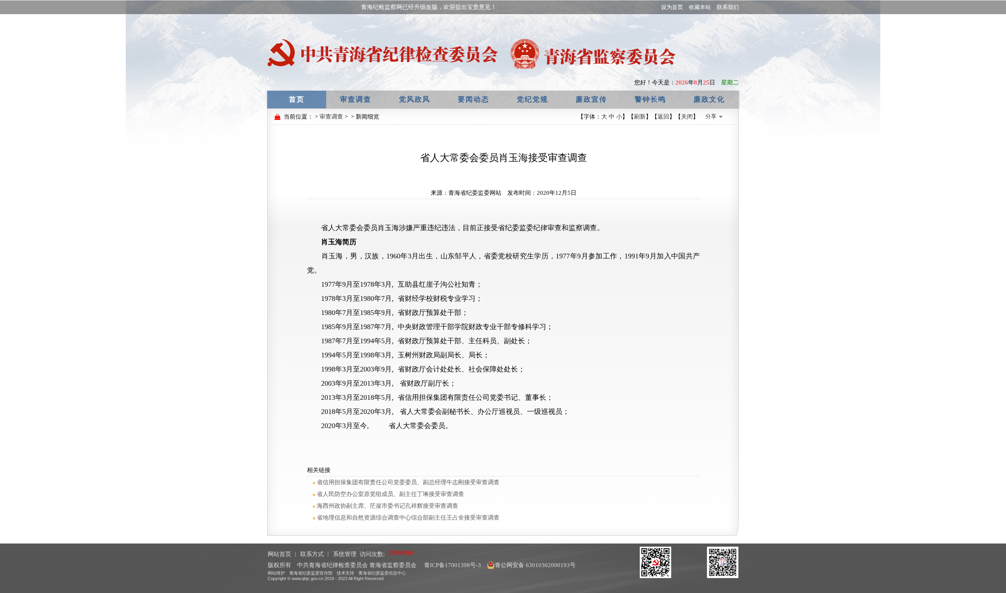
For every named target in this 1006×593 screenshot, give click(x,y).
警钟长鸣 (650, 99)
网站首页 (279, 554)
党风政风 (414, 99)
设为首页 (672, 7)
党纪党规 (532, 99)
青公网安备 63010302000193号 (535, 565)
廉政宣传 (591, 99)
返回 (663, 116)
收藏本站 (700, 7)
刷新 (640, 116)
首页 (297, 99)
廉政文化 (709, 99)
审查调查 (355, 99)
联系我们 (728, 7)
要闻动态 (473, 99)
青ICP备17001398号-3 (451, 565)
